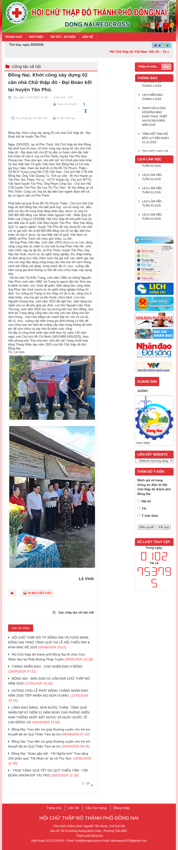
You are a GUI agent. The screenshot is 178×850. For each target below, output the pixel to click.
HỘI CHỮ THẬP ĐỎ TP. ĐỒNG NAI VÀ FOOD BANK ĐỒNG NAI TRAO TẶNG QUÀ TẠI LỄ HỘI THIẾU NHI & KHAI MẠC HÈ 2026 (49, 642)
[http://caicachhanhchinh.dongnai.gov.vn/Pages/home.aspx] (154, 304)
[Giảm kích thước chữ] (83, 104)
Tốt (144, 508)
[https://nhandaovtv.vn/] (154, 367)
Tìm (166, 67)
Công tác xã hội (26, 66)
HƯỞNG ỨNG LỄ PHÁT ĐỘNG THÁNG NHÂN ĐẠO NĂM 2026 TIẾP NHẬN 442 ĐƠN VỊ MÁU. (48, 695)
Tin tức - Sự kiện (62, 37)
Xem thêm (143, 443)
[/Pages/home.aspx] (154, 334)
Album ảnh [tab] (147, 381)
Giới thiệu (36, 37)
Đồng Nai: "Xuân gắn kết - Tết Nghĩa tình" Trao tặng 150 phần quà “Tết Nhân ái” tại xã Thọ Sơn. (49, 758)
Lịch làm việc (149, 159)
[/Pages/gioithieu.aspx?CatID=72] (154, 263)
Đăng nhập (121, 808)
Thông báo (147, 78)
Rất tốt (146, 501)
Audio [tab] (142, 391)
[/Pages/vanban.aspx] (154, 320)
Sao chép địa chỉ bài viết (31, 118)
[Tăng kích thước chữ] (84, 110)
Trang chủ (13, 37)
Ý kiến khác (150, 515)
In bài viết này (66, 118)
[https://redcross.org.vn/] (154, 350)
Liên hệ (87, 37)
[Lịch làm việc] (154, 289)
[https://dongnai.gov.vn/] (154, 240)
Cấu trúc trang (96, 808)
